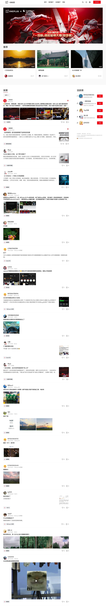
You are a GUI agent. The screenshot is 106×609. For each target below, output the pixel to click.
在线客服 (79, 133)
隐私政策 (84, 133)
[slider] (29, 597)
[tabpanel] (36, 349)
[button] (90, 2)
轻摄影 (32, 66)
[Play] (36, 581)
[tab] (5, 90)
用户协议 (89, 133)
